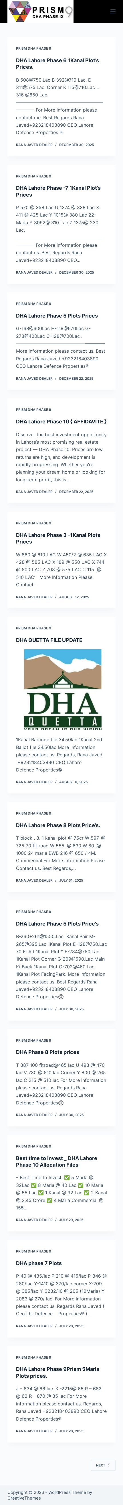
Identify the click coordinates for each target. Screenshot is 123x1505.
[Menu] (113, 11)
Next (100, 1465)
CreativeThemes (24, 1498)
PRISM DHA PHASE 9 (33, 48)
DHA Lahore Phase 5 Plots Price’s (57, 924)
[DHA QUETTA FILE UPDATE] (61, 689)
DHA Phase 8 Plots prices (47, 1052)
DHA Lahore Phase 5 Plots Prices (57, 316)
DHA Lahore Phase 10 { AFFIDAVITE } (61, 422)
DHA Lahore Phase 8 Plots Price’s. (58, 825)
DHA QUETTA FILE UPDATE (49, 640)
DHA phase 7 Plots (39, 1263)
